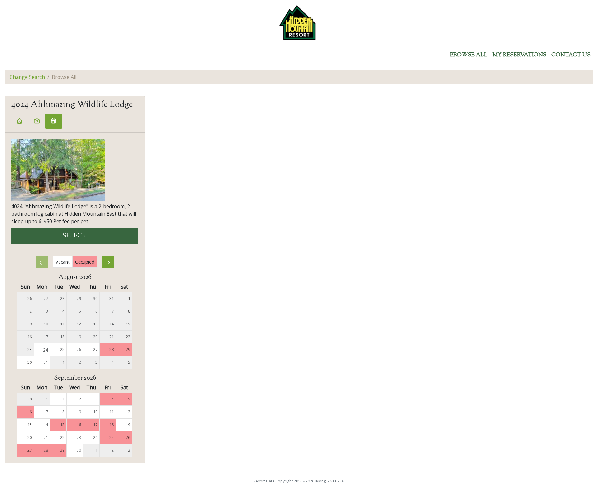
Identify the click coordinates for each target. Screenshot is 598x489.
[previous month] (42, 262)
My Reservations (519, 55)
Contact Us (571, 55)
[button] (19, 121)
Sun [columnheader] (25, 286)
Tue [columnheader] (58, 286)
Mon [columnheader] (41, 286)
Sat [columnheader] (124, 286)
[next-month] (108, 262)
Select (74, 236)
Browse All (468, 55)
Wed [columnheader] (74, 286)
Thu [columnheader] (91, 286)
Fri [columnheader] (108, 286)
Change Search (27, 77)
